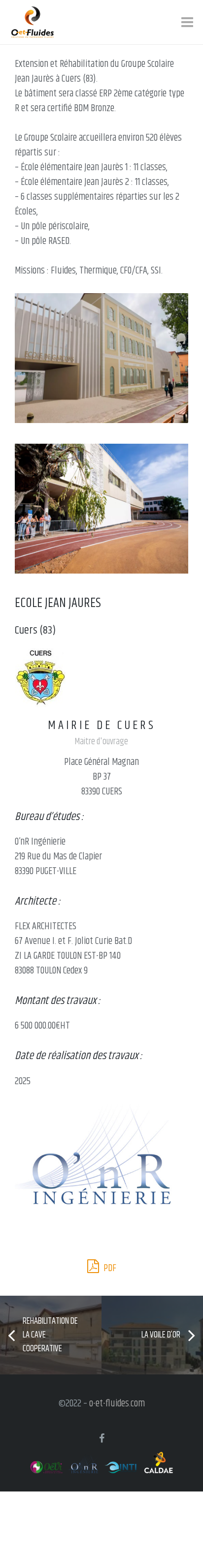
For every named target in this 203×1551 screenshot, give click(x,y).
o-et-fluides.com (117, 1403)
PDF (109, 1268)
